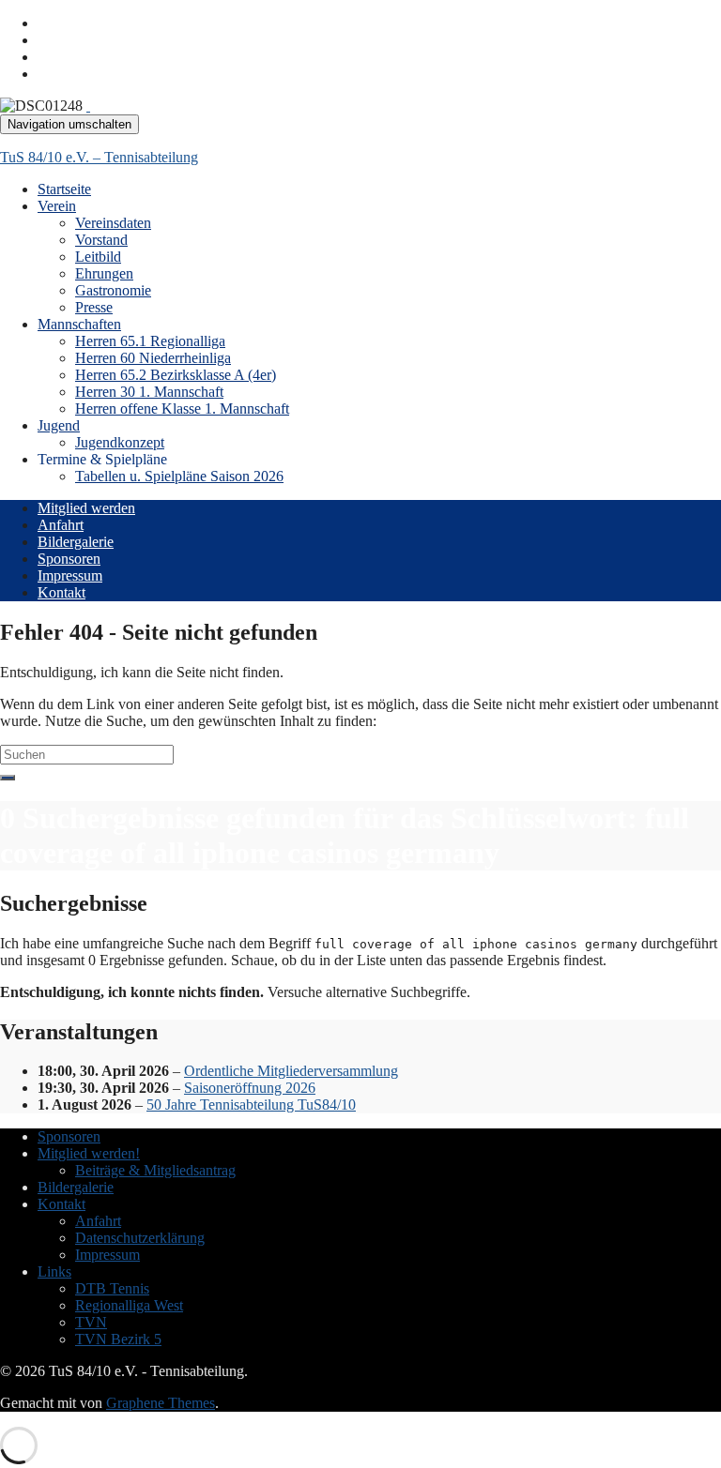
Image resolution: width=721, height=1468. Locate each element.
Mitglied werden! (89, 1153)
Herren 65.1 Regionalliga (150, 341)
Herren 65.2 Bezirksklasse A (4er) (175, 375)
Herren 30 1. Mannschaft (149, 392)
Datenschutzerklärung (140, 1238)
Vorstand (101, 240)
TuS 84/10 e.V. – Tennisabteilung (99, 157)
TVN (91, 1322)
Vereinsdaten (113, 223)
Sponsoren (69, 559)
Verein (57, 206)
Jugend (59, 425)
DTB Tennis (112, 1288)
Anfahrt (61, 525)
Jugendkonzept (119, 442)
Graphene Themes (160, 1403)
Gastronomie (113, 290)
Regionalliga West (129, 1305)
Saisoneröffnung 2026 (249, 1088)
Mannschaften (79, 324)
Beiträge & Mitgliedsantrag (155, 1170)
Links (54, 1271)
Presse (94, 307)
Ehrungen (104, 273)
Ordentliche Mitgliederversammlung (291, 1071)
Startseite (64, 189)
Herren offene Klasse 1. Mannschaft (182, 408)
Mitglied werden (86, 508)
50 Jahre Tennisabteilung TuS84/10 (251, 1104)
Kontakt (61, 592)
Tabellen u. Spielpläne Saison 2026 (179, 476)
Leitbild (98, 257)
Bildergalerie (76, 542)
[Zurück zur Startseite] (88, 106)
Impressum (70, 575)
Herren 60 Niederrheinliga (153, 358)
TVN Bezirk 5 (118, 1339)
